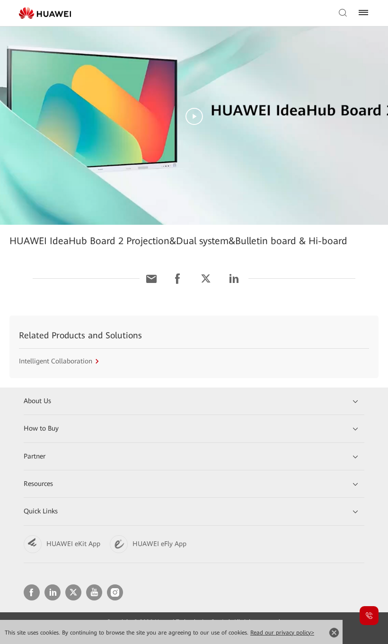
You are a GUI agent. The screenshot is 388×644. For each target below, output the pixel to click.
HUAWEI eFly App (159, 543)
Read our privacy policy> (282, 632)
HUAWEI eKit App (73, 543)
